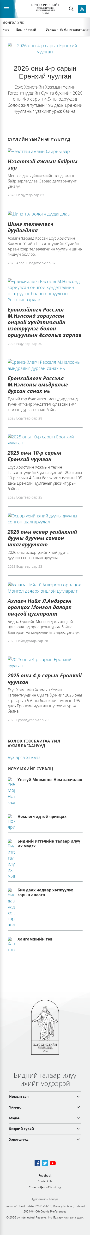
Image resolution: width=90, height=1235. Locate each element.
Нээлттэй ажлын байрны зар (43, 164)
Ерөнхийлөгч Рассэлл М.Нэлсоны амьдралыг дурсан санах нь (38, 384)
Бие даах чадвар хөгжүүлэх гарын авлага (45, 892)
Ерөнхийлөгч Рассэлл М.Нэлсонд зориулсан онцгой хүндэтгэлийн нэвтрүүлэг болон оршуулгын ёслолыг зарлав (45, 322)
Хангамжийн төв (35, 939)
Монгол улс (13, 22)
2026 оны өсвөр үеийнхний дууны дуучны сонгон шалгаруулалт (42, 538)
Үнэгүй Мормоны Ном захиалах (50, 779)
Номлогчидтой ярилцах (42, 816)
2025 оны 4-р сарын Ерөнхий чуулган (45, 678)
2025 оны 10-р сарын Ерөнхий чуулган (34, 455)
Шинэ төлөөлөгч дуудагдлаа (30, 226)
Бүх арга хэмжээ (24, 757)
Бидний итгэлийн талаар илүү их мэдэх (49, 843)
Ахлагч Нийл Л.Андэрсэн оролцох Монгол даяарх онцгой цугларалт (40, 607)
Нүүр (5, 30)
